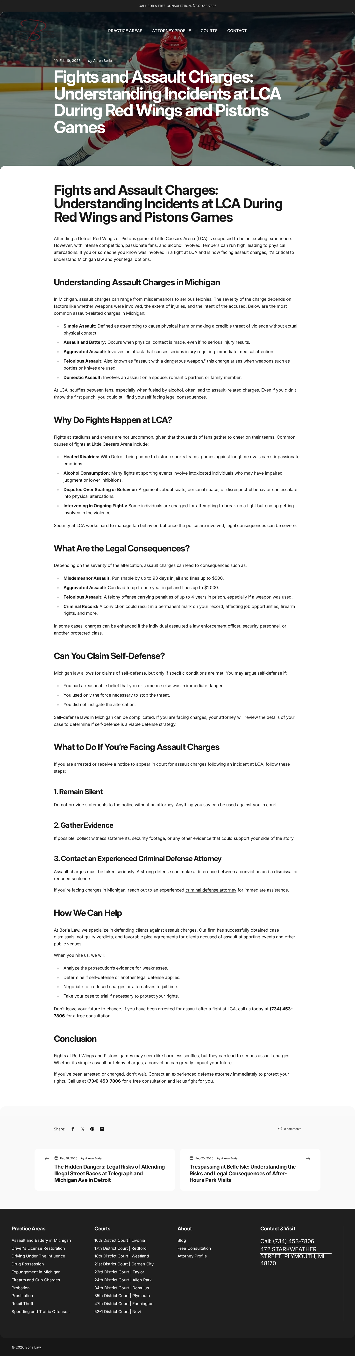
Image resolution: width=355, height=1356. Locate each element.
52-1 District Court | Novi (117, 1311)
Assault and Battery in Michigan (41, 1240)
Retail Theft (22, 1303)
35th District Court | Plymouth (122, 1295)
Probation (21, 1287)
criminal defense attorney (210, 889)
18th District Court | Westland (121, 1256)
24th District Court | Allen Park (123, 1279)
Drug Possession (28, 1264)
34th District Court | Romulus (121, 1287)
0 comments (292, 1129)
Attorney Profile (192, 1256)
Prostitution (22, 1295)
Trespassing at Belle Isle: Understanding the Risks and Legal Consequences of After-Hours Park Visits (243, 1173)
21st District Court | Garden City (124, 1264)
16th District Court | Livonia (119, 1240)
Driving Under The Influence (38, 1256)
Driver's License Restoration (38, 1248)
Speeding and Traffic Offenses (41, 1311)
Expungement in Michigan (36, 1272)
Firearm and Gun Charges (36, 1279)
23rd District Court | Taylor (119, 1272)
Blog (182, 1240)
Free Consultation (194, 1248)
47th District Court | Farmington (124, 1303)
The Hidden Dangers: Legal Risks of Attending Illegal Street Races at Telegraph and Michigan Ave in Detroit (109, 1173)
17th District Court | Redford (120, 1248)
